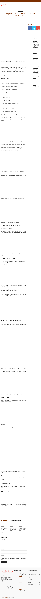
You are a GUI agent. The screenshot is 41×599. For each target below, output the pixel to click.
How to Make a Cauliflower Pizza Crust (21, 505)
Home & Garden (35, 47)
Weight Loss (35, 41)
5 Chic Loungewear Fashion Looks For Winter (22, 580)
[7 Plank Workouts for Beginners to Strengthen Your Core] (30, 39)
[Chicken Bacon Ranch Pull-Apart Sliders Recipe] (23, 524)
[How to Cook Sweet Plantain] (5, 524)
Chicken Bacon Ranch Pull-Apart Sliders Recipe (22, 529)
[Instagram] (36, 1)
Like (30, 26)
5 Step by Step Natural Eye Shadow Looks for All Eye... (36, 76)
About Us (32, 595)
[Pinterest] (20, 20)
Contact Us (36, 595)
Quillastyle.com (5, 597)
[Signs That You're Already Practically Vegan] (30, 66)
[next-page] (3, 532)
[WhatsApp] (23, 20)
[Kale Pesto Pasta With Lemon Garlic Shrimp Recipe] (30, 51)
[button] (39, 4)
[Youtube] (39, 1)
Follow (34, 26)
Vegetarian (9, 491)
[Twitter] (37, 1)
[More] (25, 20)
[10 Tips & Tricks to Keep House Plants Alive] (30, 45)
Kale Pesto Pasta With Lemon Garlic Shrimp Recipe (36, 51)
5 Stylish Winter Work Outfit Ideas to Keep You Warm (22, 587)
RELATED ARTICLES (5, 520)
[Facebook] (34, 1)
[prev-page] (1, 532)
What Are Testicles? (36, 71)
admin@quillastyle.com (9, 584)
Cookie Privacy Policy (21, 595)
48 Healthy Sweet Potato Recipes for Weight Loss (36, 83)
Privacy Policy (11, 595)
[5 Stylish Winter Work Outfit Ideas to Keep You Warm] (16, 587)
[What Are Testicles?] (30, 72)
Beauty (34, 78)
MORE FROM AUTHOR (16, 520)
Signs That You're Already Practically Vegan (36, 66)
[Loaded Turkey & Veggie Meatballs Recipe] (14, 524)
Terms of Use (27, 595)
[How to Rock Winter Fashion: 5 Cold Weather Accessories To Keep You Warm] (16, 573)
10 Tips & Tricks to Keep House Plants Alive (36, 45)
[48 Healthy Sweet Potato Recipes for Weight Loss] (30, 83)
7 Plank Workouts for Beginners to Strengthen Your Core (36, 39)
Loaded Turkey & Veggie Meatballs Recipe (13, 529)
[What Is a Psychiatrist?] (30, 58)
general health (35, 68)
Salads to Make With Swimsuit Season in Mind (6, 505)
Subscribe (38, 26)
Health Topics (35, 58)
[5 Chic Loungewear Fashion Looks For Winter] (16, 580)
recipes (5, 491)
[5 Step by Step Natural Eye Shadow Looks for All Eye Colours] (30, 76)
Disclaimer (15, 595)
